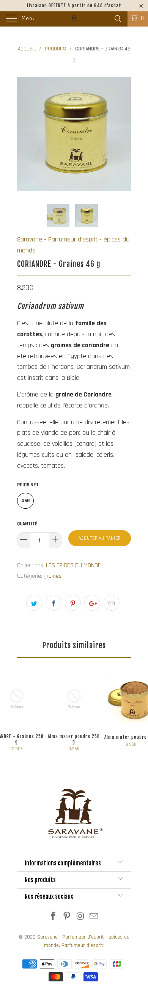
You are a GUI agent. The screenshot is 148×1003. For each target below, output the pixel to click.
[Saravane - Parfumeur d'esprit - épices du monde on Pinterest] (66, 918)
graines (52, 576)
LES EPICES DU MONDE (73, 565)
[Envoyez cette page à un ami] (112, 603)
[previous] (24, 134)
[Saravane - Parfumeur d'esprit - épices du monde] (74, 19)
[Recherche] (117, 19)
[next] (123, 134)
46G (25, 501)
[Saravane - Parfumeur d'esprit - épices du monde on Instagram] (80, 918)
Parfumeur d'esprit (82, 945)
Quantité (27, 524)
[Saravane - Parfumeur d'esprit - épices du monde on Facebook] (53, 918)
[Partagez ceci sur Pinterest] (73, 603)
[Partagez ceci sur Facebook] (53, 603)
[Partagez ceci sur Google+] (92, 603)
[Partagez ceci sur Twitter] (34, 603)
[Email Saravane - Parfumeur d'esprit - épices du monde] (94, 918)
